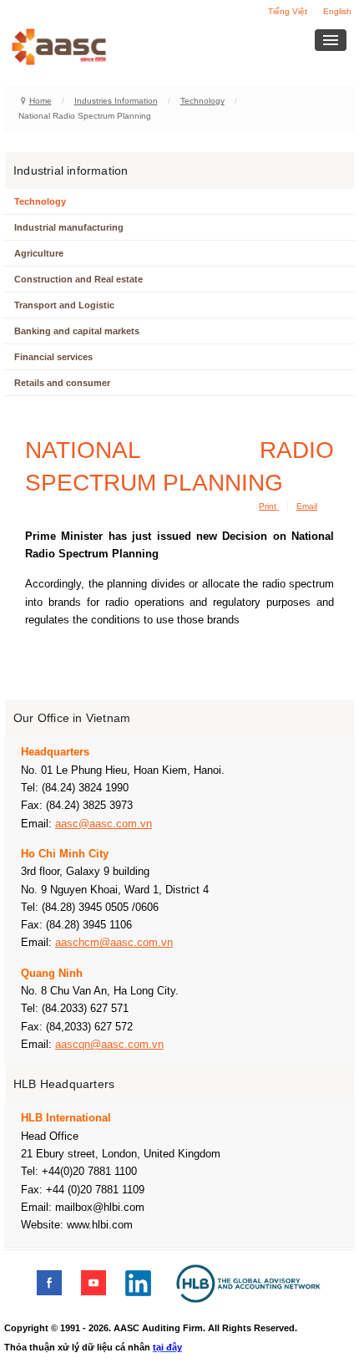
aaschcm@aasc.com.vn (114, 942)
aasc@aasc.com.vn (103, 823)
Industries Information (116, 100)
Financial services (53, 357)
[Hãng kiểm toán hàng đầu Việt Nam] (81, 47)
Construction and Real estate (78, 279)
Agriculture (38, 253)
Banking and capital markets (76, 331)
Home (40, 100)
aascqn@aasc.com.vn (109, 1044)
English (337, 11)
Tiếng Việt (287, 11)
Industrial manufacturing (69, 227)
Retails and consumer (62, 383)
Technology (202, 100)
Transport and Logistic (64, 305)
